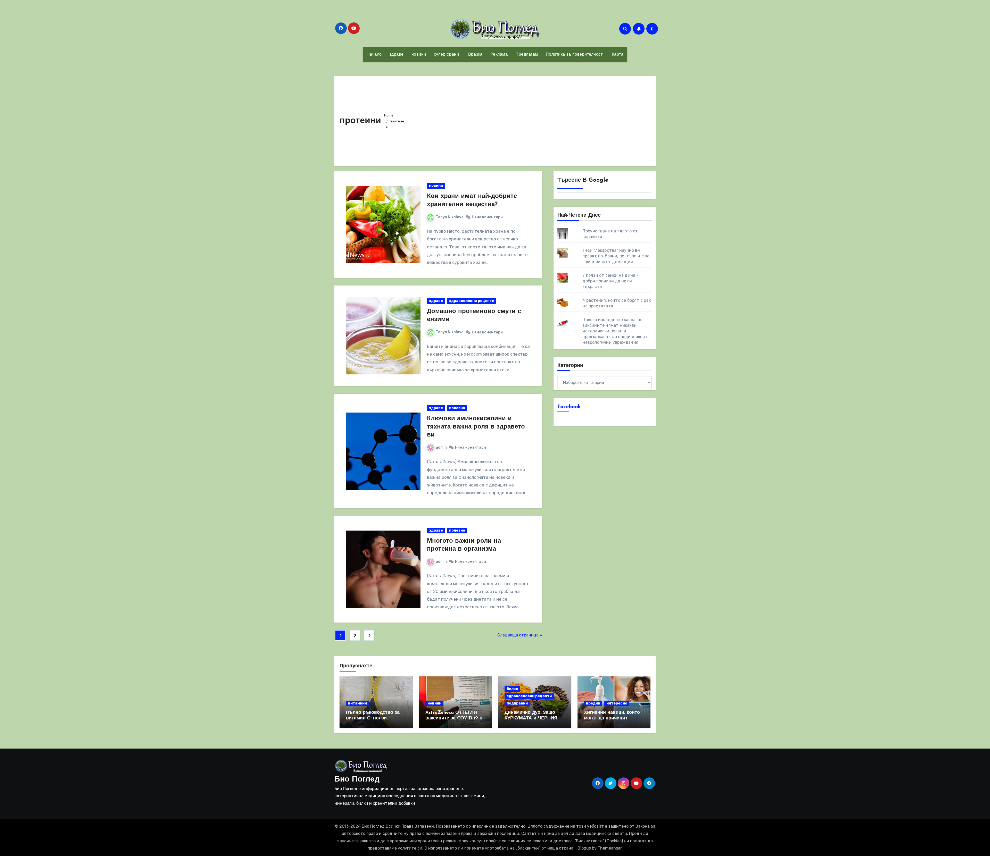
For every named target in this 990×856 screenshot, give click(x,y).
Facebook (569, 406)
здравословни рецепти (471, 301)
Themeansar (610, 848)
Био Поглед (357, 780)
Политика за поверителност (574, 55)
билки (512, 689)
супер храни (446, 55)
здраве (397, 55)
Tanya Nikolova (450, 217)
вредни (593, 703)
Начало (374, 55)
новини (418, 55)
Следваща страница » (519, 635)
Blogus (584, 848)
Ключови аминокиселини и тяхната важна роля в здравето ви (476, 427)
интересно (616, 703)
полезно (457, 408)
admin (441, 447)
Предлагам (526, 55)
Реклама (499, 55)
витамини (357, 703)
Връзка (475, 55)
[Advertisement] (529, 120)
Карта (616, 55)
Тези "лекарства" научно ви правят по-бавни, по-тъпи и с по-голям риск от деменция (616, 256)
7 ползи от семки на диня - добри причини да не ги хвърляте (610, 281)
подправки (517, 703)
